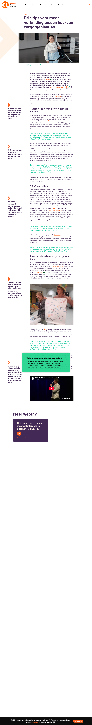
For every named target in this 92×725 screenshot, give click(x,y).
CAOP (49, 363)
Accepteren (78, 721)
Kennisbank (58, 363)
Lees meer (56, 367)
